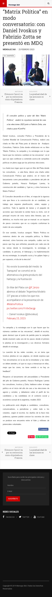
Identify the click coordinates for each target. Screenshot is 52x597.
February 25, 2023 (16, 318)
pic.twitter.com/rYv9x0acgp (21, 308)
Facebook (10, 517)
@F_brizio (34, 287)
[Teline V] (14, 3)
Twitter (25, 517)
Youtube (41, 517)
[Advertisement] (26, 551)
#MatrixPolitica (15, 304)
